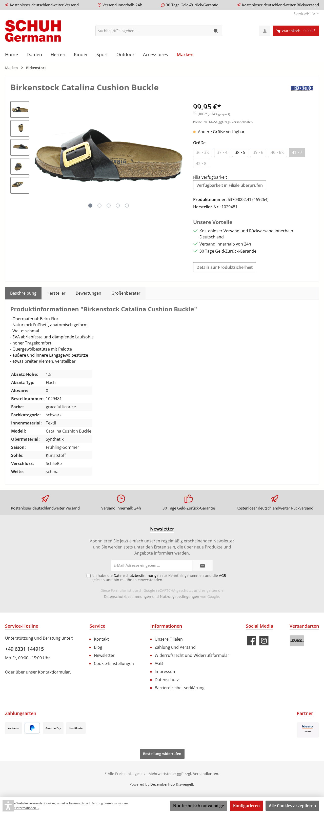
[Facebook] (251, 640)
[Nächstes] (179, 155)
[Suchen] (216, 31)
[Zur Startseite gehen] (33, 31)
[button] (8, 805)
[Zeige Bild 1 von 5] (90, 206)
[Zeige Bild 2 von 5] (99, 206)
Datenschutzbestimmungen (127, 596)
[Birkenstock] (302, 88)
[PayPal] (32, 728)
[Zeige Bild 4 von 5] (118, 206)
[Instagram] (264, 640)
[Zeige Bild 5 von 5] (127, 206)
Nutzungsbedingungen (179, 596)
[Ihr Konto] (264, 31)
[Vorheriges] (38, 155)
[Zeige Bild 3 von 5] (109, 206)
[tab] (23, 293)
